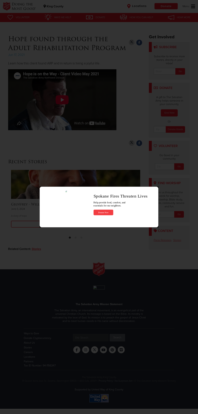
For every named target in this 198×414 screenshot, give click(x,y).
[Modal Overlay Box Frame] (99, 207)
